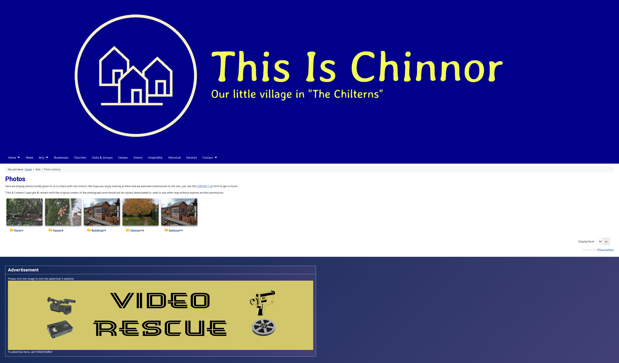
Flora (17, 230)
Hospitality (155, 157)
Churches (80, 157)
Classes (123, 157)
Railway (174, 230)
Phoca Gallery (605, 249)
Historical (174, 157)
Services (191, 157)
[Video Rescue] (160, 315)
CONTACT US (205, 186)
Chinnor (135, 230)
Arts (41, 157)
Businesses (61, 157)
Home (12, 157)
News (29, 157)
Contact (207, 157)
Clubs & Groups (102, 157)
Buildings (97, 230)
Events (137, 157)
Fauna (57, 230)
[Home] (18, 157)
